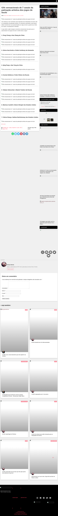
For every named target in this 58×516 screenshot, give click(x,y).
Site (3, 296)
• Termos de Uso (20, 511)
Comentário (5, 288)
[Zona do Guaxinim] (52, 119)
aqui (54, 106)
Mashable (3, 124)
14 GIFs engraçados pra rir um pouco (40, 394)
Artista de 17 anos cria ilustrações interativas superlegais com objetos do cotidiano (48, 171)
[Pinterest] (50, 252)
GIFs (6, 128)
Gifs (21, 127)
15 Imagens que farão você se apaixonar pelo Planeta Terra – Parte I (47, 223)
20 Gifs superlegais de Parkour (9, 434)
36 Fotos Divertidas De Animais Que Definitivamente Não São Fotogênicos (47, 197)
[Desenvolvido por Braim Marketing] (50, 502)
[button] (12, 133)
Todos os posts (10, 269)
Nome (3, 290)
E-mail (4, 293)
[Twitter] (54, 252)
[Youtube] (48, 255)
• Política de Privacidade (20, 512)
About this (42, 106)
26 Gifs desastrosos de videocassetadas (41, 342)
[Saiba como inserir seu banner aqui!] (45, 119)
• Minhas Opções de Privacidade (20, 514)
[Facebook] (46, 252)
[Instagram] (42, 252)
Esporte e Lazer (15, 127)
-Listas (10, 127)
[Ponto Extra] (48, 119)
